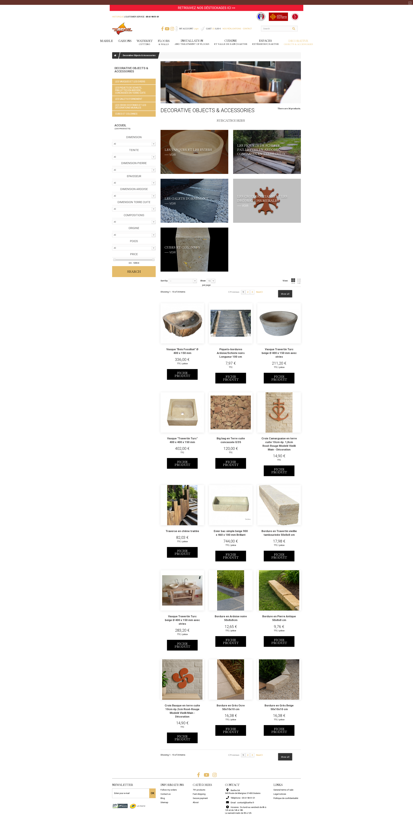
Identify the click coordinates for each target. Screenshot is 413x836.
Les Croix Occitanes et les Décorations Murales (130, 106)
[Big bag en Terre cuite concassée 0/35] (230, 412)
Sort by (164, 280)
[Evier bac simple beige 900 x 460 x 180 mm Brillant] (230, 505)
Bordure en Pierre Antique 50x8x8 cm (279, 618)
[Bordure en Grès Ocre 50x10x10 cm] (230, 679)
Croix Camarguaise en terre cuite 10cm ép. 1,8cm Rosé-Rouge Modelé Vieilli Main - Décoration (279, 444)
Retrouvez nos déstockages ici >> (206, 8)
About (196, 802)
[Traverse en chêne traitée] (182, 505)
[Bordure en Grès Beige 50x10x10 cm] (279, 679)
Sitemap (164, 802)
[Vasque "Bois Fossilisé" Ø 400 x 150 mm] (182, 323)
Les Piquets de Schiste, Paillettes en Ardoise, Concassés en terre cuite (130, 90)
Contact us (166, 794)
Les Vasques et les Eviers (130, 81)
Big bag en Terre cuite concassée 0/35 (231, 440)
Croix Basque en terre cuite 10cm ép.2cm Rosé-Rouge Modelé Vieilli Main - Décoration (182, 711)
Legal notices (279, 794)
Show (203, 280)
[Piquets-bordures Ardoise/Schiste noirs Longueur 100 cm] (230, 323)
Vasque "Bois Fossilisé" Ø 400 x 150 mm (182, 351)
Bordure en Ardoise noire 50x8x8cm (231, 618)
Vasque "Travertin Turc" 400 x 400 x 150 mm (182, 440)
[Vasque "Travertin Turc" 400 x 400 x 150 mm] (182, 412)
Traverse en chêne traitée (182, 531)
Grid (293, 283)
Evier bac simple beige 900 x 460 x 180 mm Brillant (231, 532)
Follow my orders (169, 790)
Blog (163, 798)
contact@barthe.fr (245, 802)
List (298, 283)
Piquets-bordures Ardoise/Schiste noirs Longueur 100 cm (231, 353)
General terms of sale (283, 790)
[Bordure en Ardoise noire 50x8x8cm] (230, 590)
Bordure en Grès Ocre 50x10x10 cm (231, 707)
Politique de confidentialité (285, 798)
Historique (118, 16)
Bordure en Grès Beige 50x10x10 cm (279, 707)
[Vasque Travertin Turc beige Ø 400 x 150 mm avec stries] (279, 323)
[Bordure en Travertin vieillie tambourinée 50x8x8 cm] (279, 505)
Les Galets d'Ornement (128, 99)
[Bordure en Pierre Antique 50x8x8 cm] (279, 590)
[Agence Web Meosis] (120, 806)
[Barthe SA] (122, 28)
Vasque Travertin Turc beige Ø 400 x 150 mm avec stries (279, 353)
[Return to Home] (115, 55)
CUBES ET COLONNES (126, 113)
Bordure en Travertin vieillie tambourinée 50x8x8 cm (279, 532)
